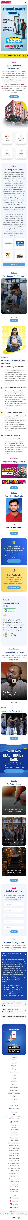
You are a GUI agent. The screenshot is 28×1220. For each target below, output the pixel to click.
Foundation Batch (14, 1108)
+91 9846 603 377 (14, 1166)
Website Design (4, 1214)
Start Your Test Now (14, 561)
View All (14, 320)
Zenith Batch (14, 1087)
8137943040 (14, 1191)
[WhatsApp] (18, 1217)
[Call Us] (9, 1217)
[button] (9, 530)
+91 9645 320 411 (14, 1181)
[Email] (14, 1217)
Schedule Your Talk (14, 587)
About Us (14, 1063)
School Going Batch (14, 1093)
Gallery (14, 1069)
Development (16, 1214)
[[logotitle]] (6, 2)
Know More (14, 96)
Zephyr (4, 73)
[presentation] (12, 317)
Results (14, 1075)
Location (15, 1122)
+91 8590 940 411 (14, 1171)
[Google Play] (14, 1051)
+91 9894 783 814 (14, 1140)
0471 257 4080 (14, 1135)
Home (14, 1060)
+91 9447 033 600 (14, 1150)
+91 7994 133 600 (14, 1160)
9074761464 (14, 1186)
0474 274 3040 (14, 1130)
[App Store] (14, 1047)
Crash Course (14, 1105)
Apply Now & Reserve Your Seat (14, 771)
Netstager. (25, 1214)
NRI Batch (14, 1099)
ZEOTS (14, 1102)
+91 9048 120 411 (14, 1155)
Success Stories (14, 1072)
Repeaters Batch (14, 1090)
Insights (14, 1078)
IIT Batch (14, 1096)
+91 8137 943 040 (14, 1176)
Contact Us (14, 1081)
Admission (14, 1066)
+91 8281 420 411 (14, 1145)
